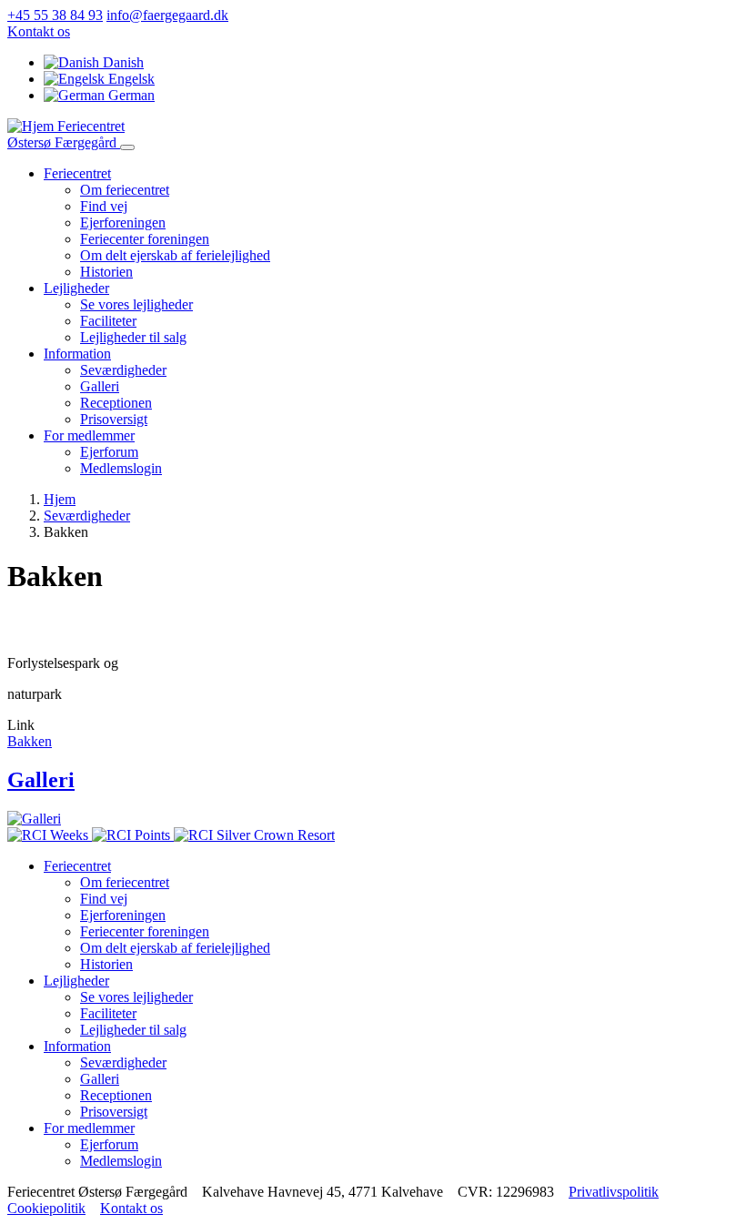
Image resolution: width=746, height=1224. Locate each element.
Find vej (103, 206)
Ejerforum (109, 452)
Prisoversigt (113, 419)
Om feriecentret (124, 189)
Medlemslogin (121, 468)
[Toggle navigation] (127, 147)
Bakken (29, 741)
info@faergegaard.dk (167, 15)
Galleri (99, 386)
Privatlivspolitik (614, 1191)
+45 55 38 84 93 (55, 15)
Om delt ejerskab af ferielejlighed (175, 255)
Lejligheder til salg (133, 337)
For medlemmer (89, 435)
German (130, 95)
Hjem (60, 499)
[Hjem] (32, 126)
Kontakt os (38, 31)
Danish (121, 62)
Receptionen (116, 402)
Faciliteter (108, 321)
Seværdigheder (123, 370)
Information (77, 353)
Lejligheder (76, 288)
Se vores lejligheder (136, 304)
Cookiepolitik (46, 1208)
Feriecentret (77, 173)
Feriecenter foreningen (144, 239)
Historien (106, 271)
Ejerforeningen (123, 222)
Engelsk (130, 78)
